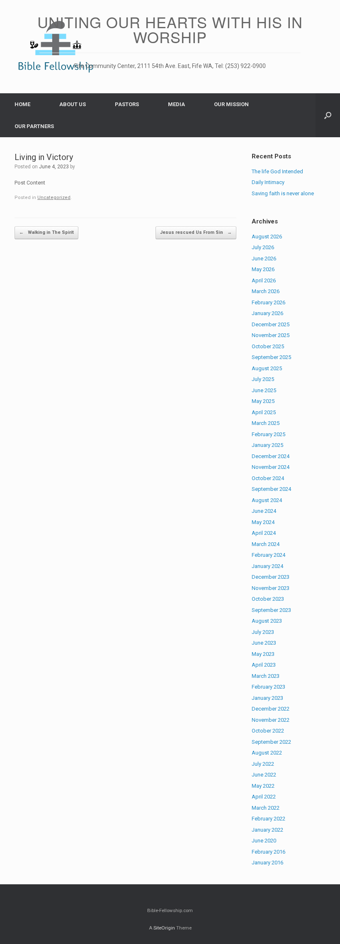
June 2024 (264, 511)
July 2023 (263, 632)
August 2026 (267, 236)
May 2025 (263, 401)
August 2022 (267, 753)
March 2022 (265, 808)
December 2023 (270, 577)
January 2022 (267, 830)
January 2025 (267, 445)
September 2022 (271, 742)
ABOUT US (72, 104)
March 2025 (265, 423)
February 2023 (268, 687)
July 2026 (263, 247)
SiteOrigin (164, 928)
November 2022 (270, 720)
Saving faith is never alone (283, 193)
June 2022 (264, 775)
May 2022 (263, 786)
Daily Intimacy (268, 182)
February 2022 (268, 818)
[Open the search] (328, 115)
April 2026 (264, 280)
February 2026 (268, 302)
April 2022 (264, 797)
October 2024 (268, 478)
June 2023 (264, 643)
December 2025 (270, 324)
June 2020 (264, 840)
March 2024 (265, 544)
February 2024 (268, 555)
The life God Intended (277, 171)
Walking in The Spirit (46, 232)
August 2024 (267, 500)
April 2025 (264, 412)
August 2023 (267, 621)
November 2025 (270, 335)
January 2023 (267, 698)
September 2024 (271, 489)
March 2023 (265, 676)
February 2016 (268, 852)
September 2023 (271, 610)
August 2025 (267, 368)
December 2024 (270, 456)
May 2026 (263, 269)
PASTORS (127, 104)
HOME (22, 104)
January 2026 (267, 313)
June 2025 (264, 390)
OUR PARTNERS (34, 126)
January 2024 (267, 566)
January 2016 (267, 862)
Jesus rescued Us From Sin (196, 232)
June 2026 (264, 258)
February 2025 (268, 434)
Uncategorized (53, 197)
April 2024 (264, 533)
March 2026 (265, 291)
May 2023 (263, 654)
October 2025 (268, 346)
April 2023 (264, 665)
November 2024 (270, 467)
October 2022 (268, 731)
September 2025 (271, 357)
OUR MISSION (231, 104)
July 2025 (263, 379)
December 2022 (270, 709)
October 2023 (268, 599)
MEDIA (176, 104)
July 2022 (263, 764)
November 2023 (270, 588)
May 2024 (263, 522)
